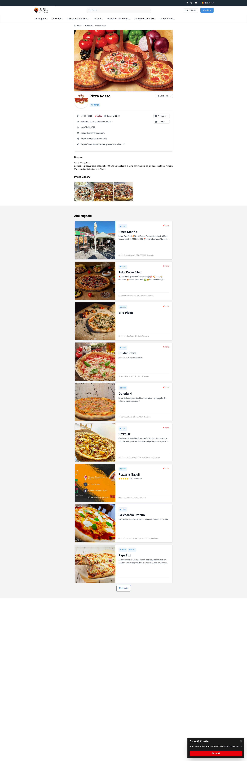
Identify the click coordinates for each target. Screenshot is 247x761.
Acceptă (216, 753)
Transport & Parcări (144, 18)
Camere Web (167, 18)
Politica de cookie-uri (234, 746)
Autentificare (190, 10)
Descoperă (40, 18)
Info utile (56, 18)
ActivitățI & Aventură (77, 18)
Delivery (123, 550)
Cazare (98, 18)
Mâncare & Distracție (118, 18)
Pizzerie (88, 25)
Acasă (79, 25)
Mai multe (123, 588)
